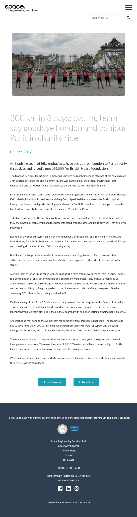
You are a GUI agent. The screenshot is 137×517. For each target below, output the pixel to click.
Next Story (88, 381)
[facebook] (60, 488)
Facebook (123, 417)
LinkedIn (108, 417)
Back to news (54, 381)
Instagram (96, 417)
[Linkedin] (68, 488)
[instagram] (77, 488)
